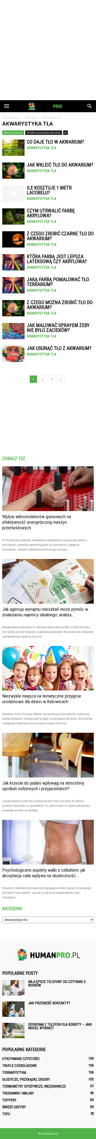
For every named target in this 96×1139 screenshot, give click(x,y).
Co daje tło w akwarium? (55, 142)
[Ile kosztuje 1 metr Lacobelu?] (13, 193)
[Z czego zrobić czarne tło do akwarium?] (13, 239)
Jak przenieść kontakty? (49, 1003)
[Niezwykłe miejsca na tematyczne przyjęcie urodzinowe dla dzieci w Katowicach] (48, 668)
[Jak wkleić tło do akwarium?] (13, 170)
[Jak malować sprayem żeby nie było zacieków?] (13, 331)
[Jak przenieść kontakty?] (13, 1009)
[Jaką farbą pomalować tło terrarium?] (13, 285)
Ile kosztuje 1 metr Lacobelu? (49, 190)
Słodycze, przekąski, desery (26, 1079)
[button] (89, 106)
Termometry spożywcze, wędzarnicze (34, 1086)
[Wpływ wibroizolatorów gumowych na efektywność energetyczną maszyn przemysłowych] (48, 488)
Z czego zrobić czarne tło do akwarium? (60, 236)
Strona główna (11, 118)
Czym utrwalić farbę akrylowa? (51, 213)
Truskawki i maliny (18, 1093)
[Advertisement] (48, 50)
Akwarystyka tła (13, 132)
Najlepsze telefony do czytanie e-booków (57, 983)
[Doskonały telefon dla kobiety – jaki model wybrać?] (13, 1030)
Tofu (6, 1114)
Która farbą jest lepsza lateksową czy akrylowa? (57, 259)
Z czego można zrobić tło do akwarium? (60, 305)
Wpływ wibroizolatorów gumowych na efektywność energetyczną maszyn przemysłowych (36, 522)
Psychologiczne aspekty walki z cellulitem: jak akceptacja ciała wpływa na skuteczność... (43, 872)
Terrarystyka (14, 1072)
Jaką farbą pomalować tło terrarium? (58, 282)
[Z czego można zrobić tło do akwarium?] (13, 308)
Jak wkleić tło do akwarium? (60, 165)
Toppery (9, 1100)
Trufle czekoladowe (19, 1066)
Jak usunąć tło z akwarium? (59, 348)
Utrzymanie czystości (21, 1059)
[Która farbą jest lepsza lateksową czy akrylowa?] (13, 262)
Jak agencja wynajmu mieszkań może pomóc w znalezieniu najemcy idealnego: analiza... (45, 612)
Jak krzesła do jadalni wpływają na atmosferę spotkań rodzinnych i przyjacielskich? (43, 785)
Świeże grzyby (14, 1107)
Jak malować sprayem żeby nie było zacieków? (58, 328)
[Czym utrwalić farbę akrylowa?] (13, 216)
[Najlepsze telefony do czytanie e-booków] (13, 987)
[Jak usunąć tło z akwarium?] (13, 354)
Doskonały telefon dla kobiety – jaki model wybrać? (60, 1026)
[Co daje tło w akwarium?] (13, 148)
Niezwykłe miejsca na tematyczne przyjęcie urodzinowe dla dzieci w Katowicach (41, 698)
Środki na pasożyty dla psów (43, 132)
